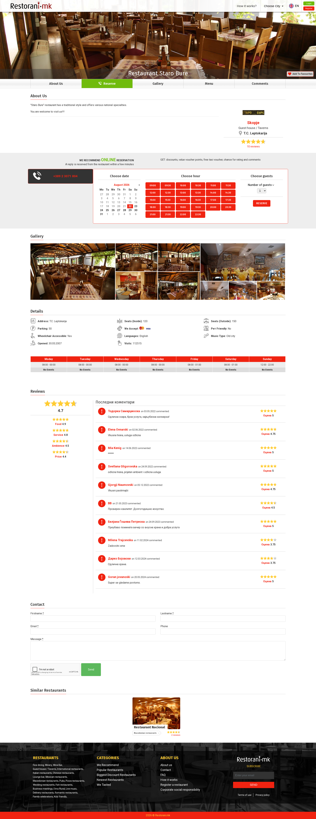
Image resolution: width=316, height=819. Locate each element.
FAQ (163, 775)
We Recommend (108, 765)
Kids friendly (60, 796)
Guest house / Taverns (253, 128)
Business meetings (43, 788)
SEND (253, 784)
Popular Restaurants (110, 770)
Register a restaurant (174, 784)
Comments (260, 84)
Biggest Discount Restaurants (116, 775)
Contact (165, 770)
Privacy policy (263, 795)
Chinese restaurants (63, 773)
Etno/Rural (59, 788)
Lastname (167, 613)
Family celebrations (43, 796)
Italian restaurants (42, 773)
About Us (56, 84)
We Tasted (104, 784)
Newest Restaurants (110, 779)
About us (166, 765)
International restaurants (70, 769)
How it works (169, 779)
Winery (48, 765)
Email (34, 626)
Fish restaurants (64, 784)
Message (36, 639)
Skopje (253, 123)
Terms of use (244, 795)
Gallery (158, 84)
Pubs (62, 781)
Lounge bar (39, 777)
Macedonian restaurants (45, 781)
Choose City (272, 6)
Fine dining (38, 765)
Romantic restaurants (66, 792)
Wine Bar (57, 765)
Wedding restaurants (44, 784)
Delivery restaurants (43, 792)
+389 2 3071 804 (65, 176)
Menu (209, 84)
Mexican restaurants (56, 777)
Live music (71, 788)
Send (91, 669)
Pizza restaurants (75, 781)
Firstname (37, 613)
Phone (164, 626)
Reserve (261, 203)
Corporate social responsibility (180, 789)
